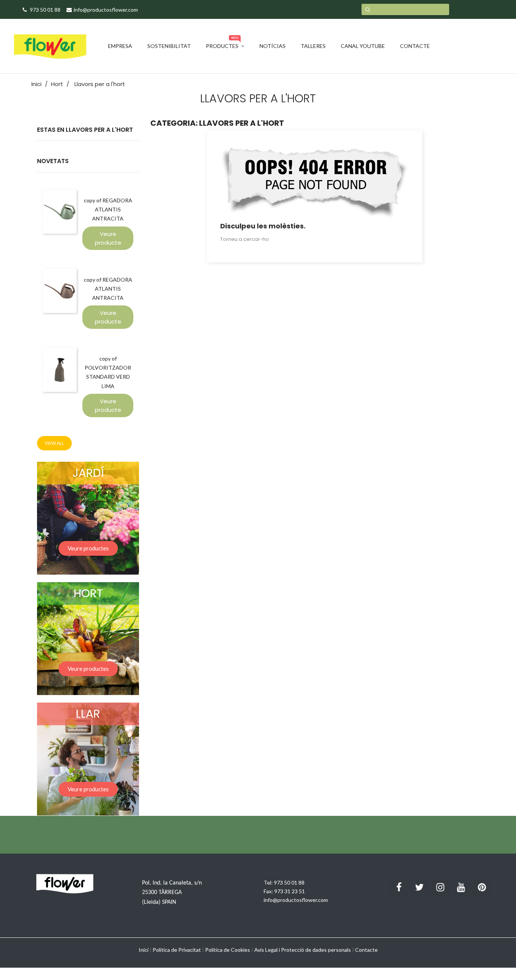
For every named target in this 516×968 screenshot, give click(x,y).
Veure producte (108, 238)
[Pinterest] (482, 887)
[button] (88, 548)
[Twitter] (419, 887)
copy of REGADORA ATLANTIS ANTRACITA (108, 209)
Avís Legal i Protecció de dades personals (302, 949)
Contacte (366, 949)
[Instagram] (440, 887)
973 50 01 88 (289, 882)
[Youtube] (461, 887)
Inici (143, 949)
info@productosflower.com (296, 900)
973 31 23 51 (289, 891)
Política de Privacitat (177, 949)
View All (54, 443)
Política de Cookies (227, 949)
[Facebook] (398, 887)
